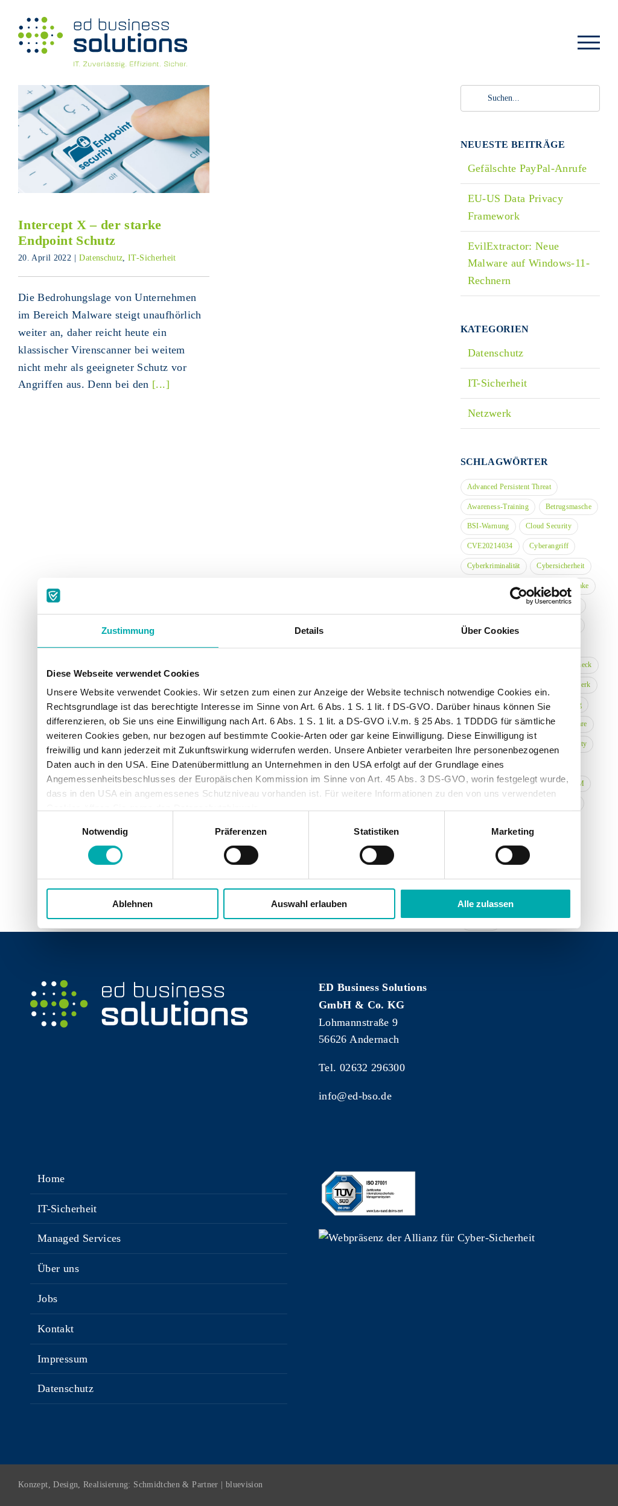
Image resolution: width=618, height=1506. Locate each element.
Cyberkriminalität (493, 566)
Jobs (47, 1298)
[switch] (241, 855)
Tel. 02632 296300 (362, 1067)
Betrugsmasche (569, 506)
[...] (161, 384)
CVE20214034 (490, 546)
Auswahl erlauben (309, 904)
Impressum (62, 1359)
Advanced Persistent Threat (509, 486)
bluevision (244, 1484)
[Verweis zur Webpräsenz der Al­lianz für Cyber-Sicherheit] (427, 1238)
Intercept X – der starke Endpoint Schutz (114, 120)
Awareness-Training (498, 506)
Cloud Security (549, 526)
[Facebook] (324, 1142)
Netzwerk (490, 413)
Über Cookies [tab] (490, 630)
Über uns (58, 1268)
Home (51, 1178)
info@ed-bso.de (355, 1096)
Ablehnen (132, 904)
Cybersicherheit (560, 566)
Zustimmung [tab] (128, 630)
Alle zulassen (485, 904)
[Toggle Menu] (589, 42)
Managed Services (79, 1238)
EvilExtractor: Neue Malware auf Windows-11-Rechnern (529, 263)
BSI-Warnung (488, 526)
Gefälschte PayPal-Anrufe (527, 168)
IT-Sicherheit (152, 257)
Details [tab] (309, 630)
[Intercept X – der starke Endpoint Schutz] (113, 139)
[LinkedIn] (368, 1142)
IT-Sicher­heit (67, 1209)
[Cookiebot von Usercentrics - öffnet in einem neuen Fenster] (519, 595)
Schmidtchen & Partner (175, 1484)
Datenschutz (101, 257)
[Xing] (346, 1142)
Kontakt (55, 1329)
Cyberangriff (549, 546)
